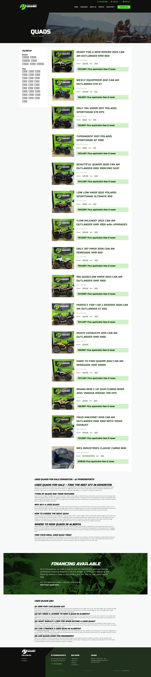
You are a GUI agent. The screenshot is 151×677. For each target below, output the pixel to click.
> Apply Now (74, 658)
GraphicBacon (125, 670)
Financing (83, 7)
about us (93, 7)
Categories (34, 36)
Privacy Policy (88, 670)
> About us (74, 660)
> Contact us (74, 664)
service (101, 7)
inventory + (110, 7)
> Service (73, 662)
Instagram (24, 660)
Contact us (124, 7)
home (76, 7)
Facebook (24, 658)
